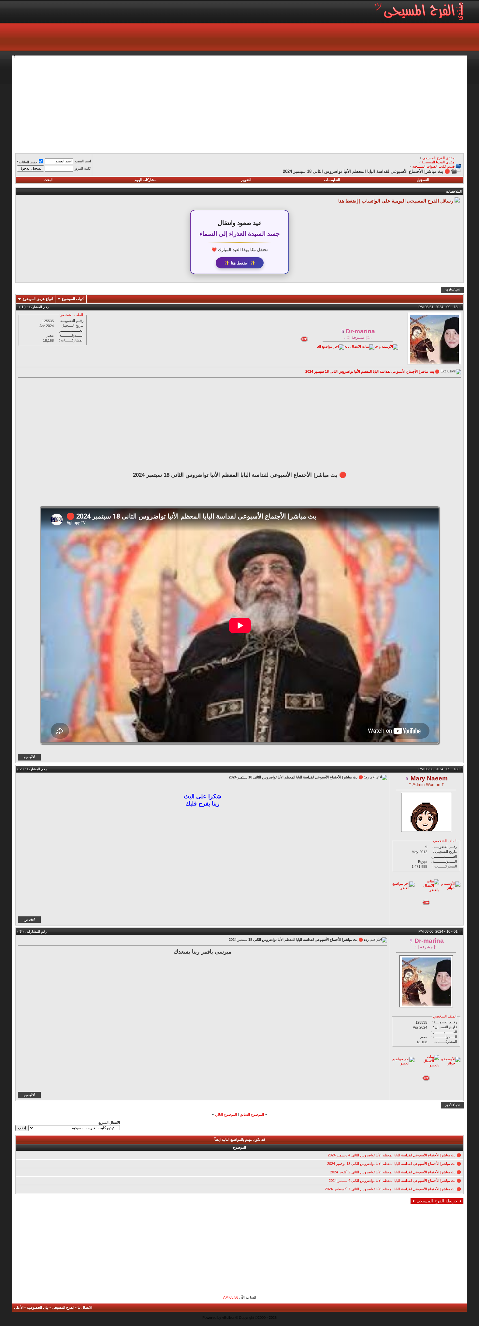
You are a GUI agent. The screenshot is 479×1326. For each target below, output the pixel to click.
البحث (48, 180)
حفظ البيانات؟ (27, 162)
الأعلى (18, 1307)
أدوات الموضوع (73, 299)
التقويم (246, 180)
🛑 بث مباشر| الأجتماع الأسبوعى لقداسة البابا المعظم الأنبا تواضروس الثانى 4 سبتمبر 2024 (395, 1181)
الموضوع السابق (252, 1114)
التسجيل (423, 180)
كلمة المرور (82, 168)
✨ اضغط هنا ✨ (239, 262)
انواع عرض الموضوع (37, 299)
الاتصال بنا (85, 1307)
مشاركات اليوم (145, 180)
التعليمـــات (332, 180)
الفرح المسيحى (63, 1307)
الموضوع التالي (226, 1114)
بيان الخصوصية (38, 1307)
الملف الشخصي (71, 315)
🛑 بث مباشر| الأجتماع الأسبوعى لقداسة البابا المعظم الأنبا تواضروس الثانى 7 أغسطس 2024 (393, 1189)
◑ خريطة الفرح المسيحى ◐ (437, 1200)
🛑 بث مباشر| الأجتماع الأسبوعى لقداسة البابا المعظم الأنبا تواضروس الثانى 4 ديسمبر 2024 (394, 1155)
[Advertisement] (268, 103)
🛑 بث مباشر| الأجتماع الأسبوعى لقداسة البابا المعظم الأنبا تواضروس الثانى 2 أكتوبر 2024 (395, 1172)
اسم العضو (83, 161)
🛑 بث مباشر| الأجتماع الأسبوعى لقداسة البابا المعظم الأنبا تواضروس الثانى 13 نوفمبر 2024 (394, 1164)
